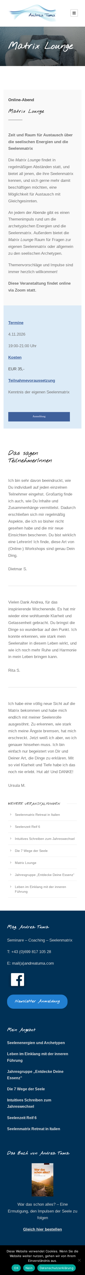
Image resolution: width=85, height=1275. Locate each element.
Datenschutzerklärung (56, 1268)
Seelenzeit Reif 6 (27, 827)
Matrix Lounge (25, 863)
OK (16, 1268)
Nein (29, 1268)
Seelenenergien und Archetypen (36, 1043)
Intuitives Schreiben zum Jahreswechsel (45, 839)
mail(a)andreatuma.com (33, 963)
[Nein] (79, 1260)
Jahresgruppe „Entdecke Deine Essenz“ (44, 875)
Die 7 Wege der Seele (31, 851)
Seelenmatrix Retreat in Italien (37, 815)
